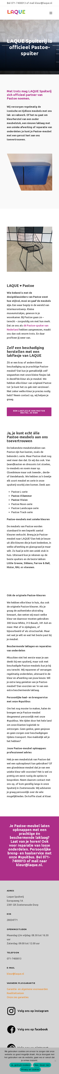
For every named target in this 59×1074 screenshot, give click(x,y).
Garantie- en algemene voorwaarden (27, 989)
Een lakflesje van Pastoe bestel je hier (29, 412)
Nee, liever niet (42, 1065)
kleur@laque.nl (43, 3)
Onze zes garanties (18, 997)
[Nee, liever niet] (55, 1060)
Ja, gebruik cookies (20, 1065)
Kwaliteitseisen (15, 993)
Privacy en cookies (30, 1069)
